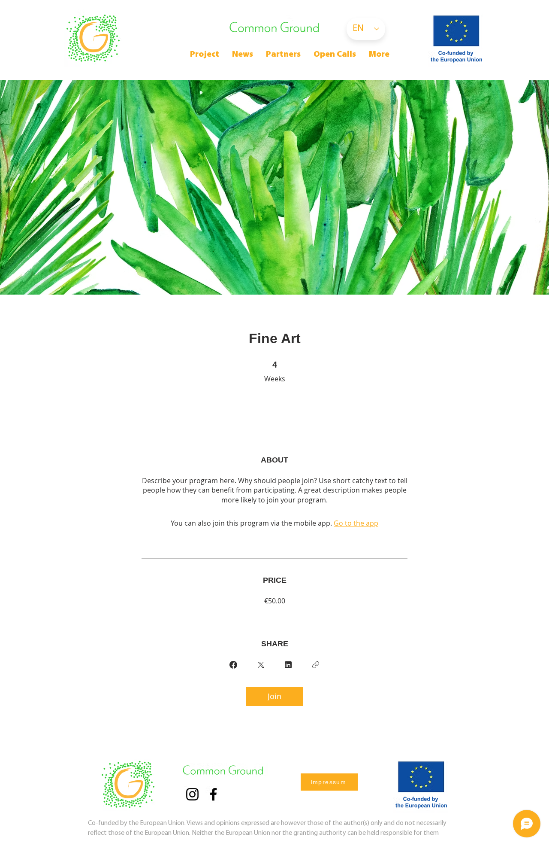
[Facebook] (213, 794)
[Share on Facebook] (233, 665)
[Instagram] (192, 794)
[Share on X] (261, 665)
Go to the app (356, 523)
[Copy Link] (316, 665)
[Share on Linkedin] (288, 665)
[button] (334, 55)
